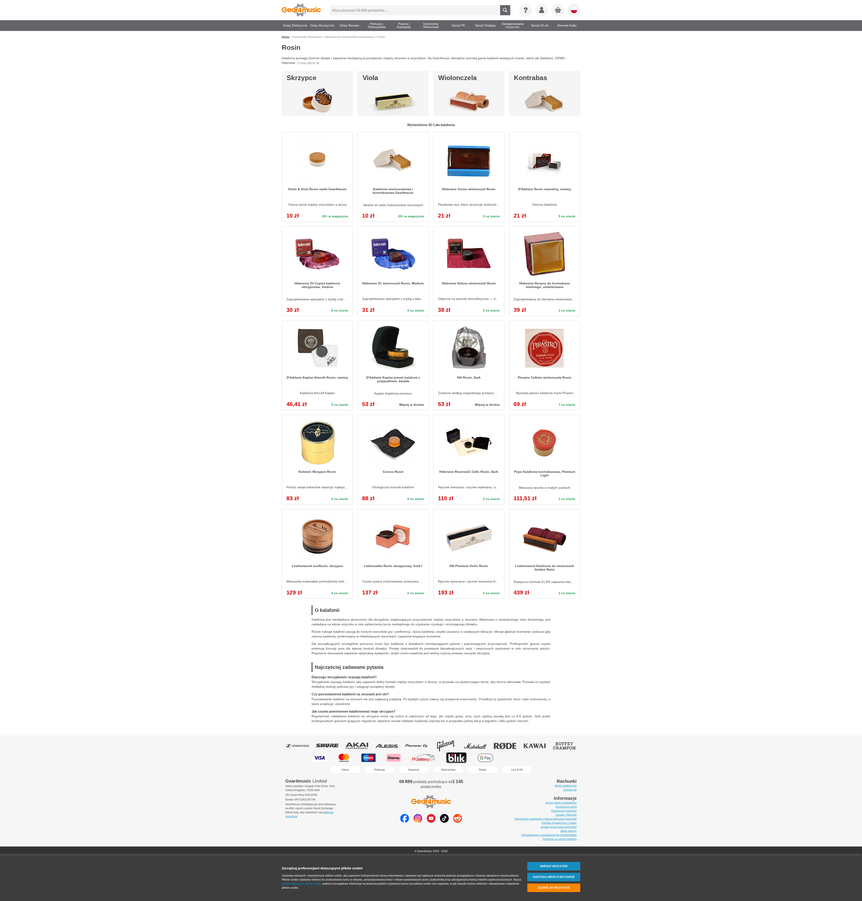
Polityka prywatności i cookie (559, 823)
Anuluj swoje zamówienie (561, 802)
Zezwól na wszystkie (554, 887)
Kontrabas (530, 77)
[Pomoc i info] (525, 10)
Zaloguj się (570, 789)
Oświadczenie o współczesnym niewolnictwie (549, 835)
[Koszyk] (558, 10)
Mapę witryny (569, 831)
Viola (370, 77)
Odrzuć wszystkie (554, 866)
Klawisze (413, 769)
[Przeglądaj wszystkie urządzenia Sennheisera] (301, 746)
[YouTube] (431, 821)
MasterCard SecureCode (513, 758)
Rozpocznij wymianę (564, 810)
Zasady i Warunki (566, 814)
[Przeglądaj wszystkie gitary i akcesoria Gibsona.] (449, 746)
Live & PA (517, 769)
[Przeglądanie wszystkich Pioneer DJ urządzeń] (419, 746)
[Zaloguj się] (542, 10)
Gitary (345, 769)
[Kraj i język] (574, 10)
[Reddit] (457, 821)
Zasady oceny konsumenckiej (559, 827)
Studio (482, 769)
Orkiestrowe (448, 769)
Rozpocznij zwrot (566, 806)
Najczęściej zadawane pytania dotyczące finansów (546, 818)
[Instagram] (417, 821)
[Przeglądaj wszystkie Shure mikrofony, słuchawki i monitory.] (330, 746)
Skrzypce (302, 77)
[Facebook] (404, 821)
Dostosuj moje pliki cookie (554, 877)
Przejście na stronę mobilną (560, 839)
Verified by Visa (541, 758)
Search (505, 10)
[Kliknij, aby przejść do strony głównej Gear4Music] (301, 10)
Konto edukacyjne (566, 785)
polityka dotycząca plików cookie (301, 883)
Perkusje (379, 769)
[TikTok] (444, 821)
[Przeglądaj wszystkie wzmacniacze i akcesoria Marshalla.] (478, 746)
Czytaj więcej (306, 63)
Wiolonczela (457, 77)
